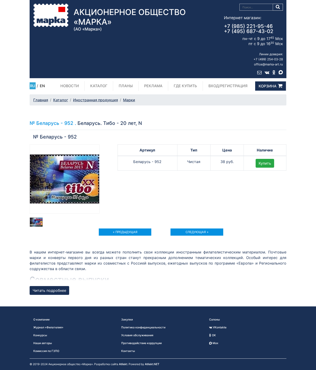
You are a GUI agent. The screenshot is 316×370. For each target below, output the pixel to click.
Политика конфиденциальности (143, 327)
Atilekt (123, 364)
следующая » (197, 232)
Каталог (98, 85)
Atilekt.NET (152, 364)
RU (32, 85)
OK (213, 335)
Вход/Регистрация (228, 85)
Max (215, 343)
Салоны (214, 319)
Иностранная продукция (95, 100)
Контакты (128, 351)
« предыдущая (125, 232)
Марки (129, 100)
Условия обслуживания (137, 335)
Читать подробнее (49, 290)
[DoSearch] (278, 7)
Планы (126, 85)
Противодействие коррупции (141, 343)
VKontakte (219, 327)
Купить (265, 163)
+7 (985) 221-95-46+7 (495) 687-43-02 (248, 28)
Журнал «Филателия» (48, 327)
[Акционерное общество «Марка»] (51, 15)
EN (42, 85)
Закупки (127, 319)
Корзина (267, 86)
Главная (40, 100)
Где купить (185, 85)
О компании (41, 319)
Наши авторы (42, 343)
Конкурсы (40, 335)
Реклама (153, 85)
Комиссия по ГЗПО (46, 351)
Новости (69, 85)
